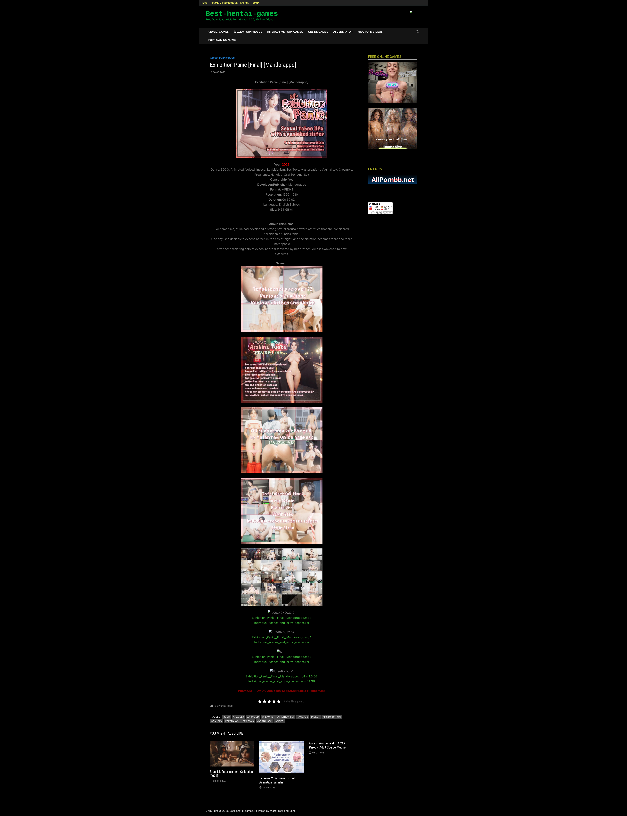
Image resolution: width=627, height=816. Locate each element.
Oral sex (216, 721)
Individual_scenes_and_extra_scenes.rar (281, 622)
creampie (267, 716)
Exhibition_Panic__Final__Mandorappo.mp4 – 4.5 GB (282, 676)
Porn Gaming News (222, 40)
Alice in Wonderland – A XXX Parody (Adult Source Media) (327, 745)
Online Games (318, 31)
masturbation (332, 716)
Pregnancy (232, 721)
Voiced (279, 721)
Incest (315, 716)
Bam (292, 810)
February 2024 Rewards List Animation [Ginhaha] (277, 780)
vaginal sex (264, 721)
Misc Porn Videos (370, 31)
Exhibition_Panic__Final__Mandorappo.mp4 (281, 617)
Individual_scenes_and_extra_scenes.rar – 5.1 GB (281, 681)
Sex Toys (248, 721)
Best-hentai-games (242, 14)
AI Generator (342, 31)
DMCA (255, 2)
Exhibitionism (285, 716)
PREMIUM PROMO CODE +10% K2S (230, 2)
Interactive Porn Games (285, 31)
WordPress (276, 810)
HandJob (302, 716)
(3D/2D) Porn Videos (248, 31)
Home (204, 2)
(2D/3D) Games (218, 31)
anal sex (238, 716)
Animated (253, 716)
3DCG (226, 716)
